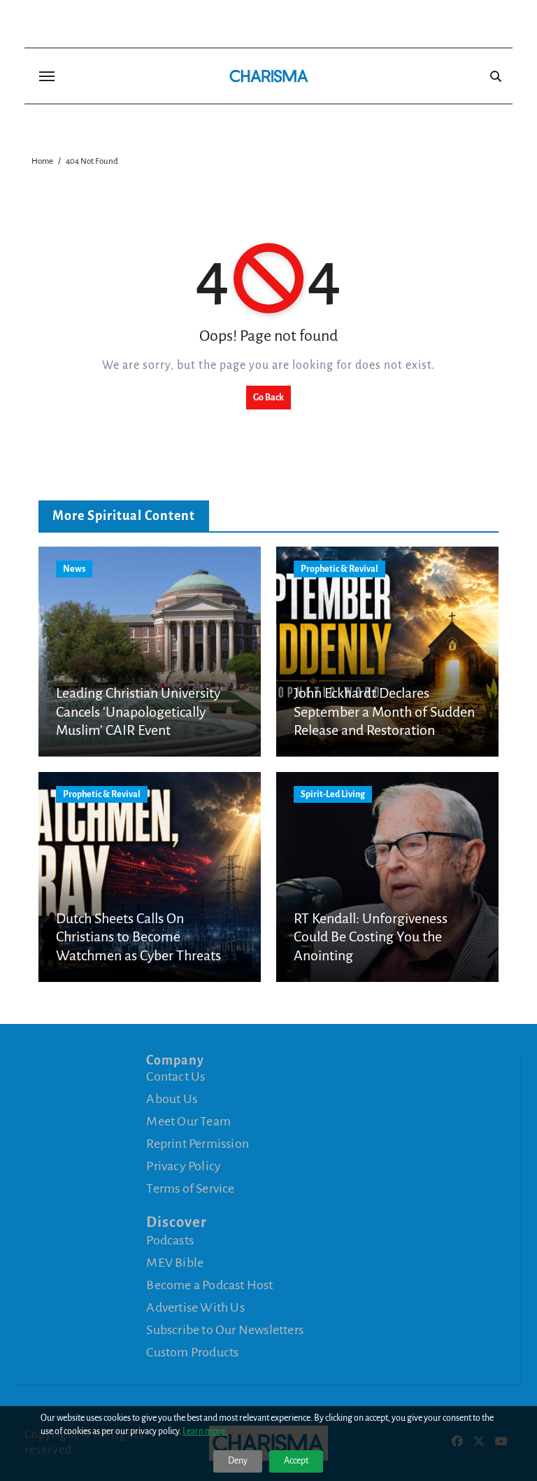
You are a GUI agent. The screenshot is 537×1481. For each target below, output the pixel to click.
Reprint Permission (197, 1144)
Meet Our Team (188, 1121)
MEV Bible (174, 1263)
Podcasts (170, 1240)
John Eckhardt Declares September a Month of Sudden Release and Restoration (384, 711)
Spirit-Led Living (333, 794)
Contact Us (175, 1076)
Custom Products (192, 1352)
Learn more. (204, 1431)
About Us (171, 1099)
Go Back (268, 397)
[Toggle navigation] (47, 76)
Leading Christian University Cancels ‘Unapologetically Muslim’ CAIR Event (138, 711)
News (74, 569)
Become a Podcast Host (209, 1285)
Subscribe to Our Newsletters (224, 1330)
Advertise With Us (195, 1307)
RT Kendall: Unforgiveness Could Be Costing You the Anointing (371, 937)
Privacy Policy (183, 1166)
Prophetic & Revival (339, 569)
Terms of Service (190, 1188)
